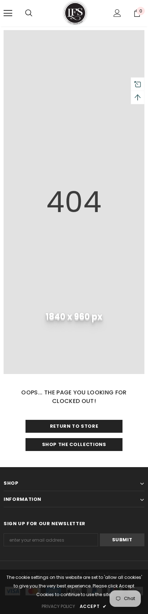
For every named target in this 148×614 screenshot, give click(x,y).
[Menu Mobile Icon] (8, 13)
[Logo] (75, 12)
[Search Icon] (36, 13)
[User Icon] (117, 13)
